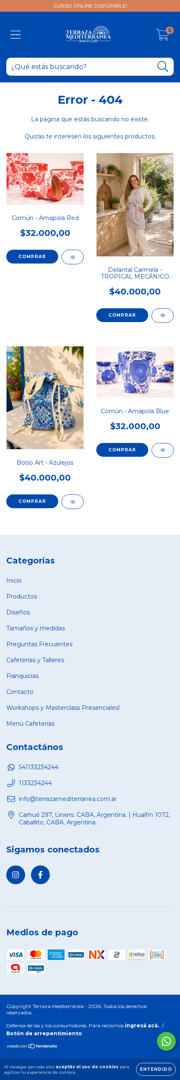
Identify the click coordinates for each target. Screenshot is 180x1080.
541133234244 (39, 767)
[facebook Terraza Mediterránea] (40, 874)
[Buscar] (163, 67)
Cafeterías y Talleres (35, 660)
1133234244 (35, 783)
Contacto (19, 692)
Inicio (14, 580)
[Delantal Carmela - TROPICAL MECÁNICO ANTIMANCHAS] (163, 315)
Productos (21, 596)
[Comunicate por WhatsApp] (166, 1041)
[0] (163, 37)
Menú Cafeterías (30, 723)
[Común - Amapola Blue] (163, 450)
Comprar (32, 256)
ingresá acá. (142, 1025)
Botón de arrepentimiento (44, 1033)
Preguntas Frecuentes (39, 644)
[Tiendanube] (32, 1047)
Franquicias (22, 676)
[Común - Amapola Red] (73, 257)
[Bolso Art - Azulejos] (73, 501)
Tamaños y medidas (35, 628)
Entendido (156, 1069)
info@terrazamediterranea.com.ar (68, 799)
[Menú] (15, 35)
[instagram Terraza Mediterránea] (15, 874)
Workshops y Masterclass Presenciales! (63, 707)
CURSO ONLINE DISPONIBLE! (90, 6)
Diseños (18, 612)
